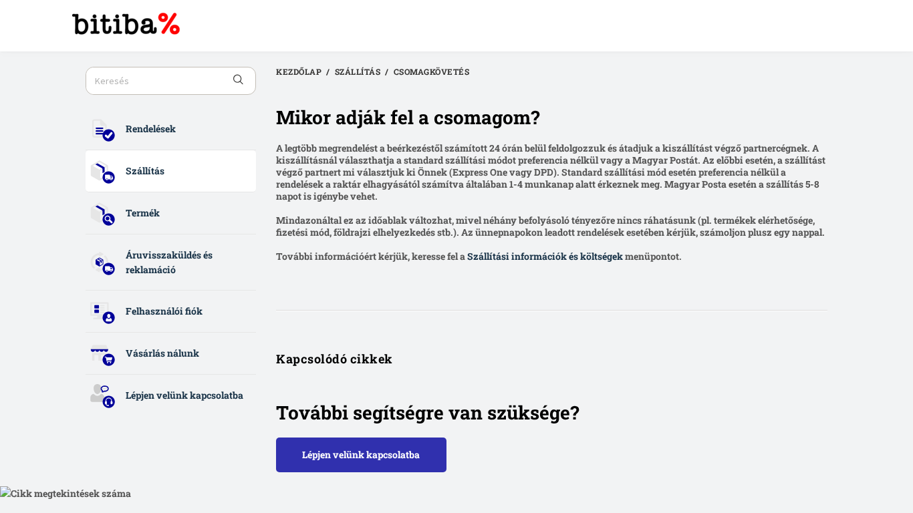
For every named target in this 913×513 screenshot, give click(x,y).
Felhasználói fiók (164, 311)
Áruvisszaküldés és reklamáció (169, 262)
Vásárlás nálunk (162, 353)
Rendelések (151, 128)
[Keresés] (238, 80)
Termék (143, 212)
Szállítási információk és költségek (545, 256)
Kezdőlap (298, 71)
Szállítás (145, 170)
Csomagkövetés (432, 71)
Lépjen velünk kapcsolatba (184, 395)
